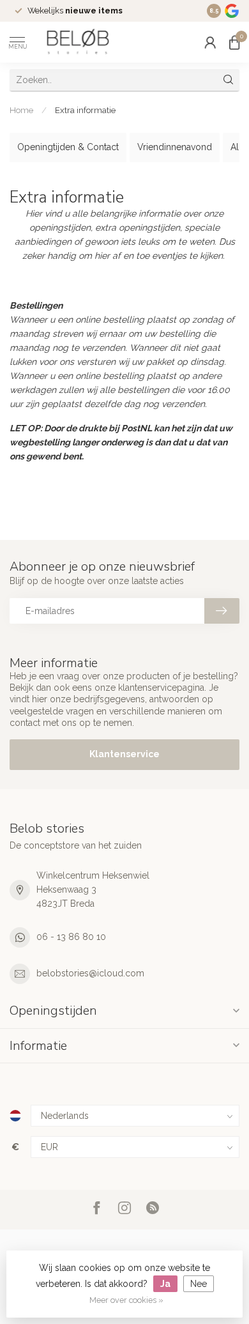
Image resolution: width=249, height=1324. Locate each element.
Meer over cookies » (126, 1300)
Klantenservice (124, 754)
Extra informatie (85, 110)
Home (21, 110)
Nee (198, 1284)
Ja (165, 1284)
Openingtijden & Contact (68, 147)
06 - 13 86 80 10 (71, 937)
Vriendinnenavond (174, 147)
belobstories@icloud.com (90, 973)
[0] (234, 42)
